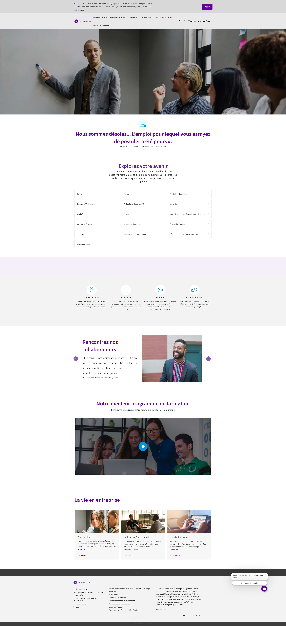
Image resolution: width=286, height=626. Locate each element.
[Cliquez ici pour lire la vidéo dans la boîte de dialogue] (143, 446)
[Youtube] (196, 615)
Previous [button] (76, 358)
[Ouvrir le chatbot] (264, 589)
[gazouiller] (190, 615)
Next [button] (208, 358)
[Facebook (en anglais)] (186, 615)
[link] (83, 555)
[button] (180, 21)
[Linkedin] (183, 615)
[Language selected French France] (184, 21)
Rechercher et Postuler (164, 17)
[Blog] (193, 615)
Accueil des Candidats (101, 25)
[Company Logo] (82, 21)
